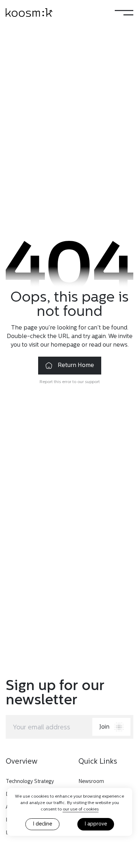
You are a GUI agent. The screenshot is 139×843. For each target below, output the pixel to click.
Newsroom (91, 781)
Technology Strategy (30, 781)
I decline (42, 824)
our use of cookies (81, 809)
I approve (95, 824)
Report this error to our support (70, 382)
